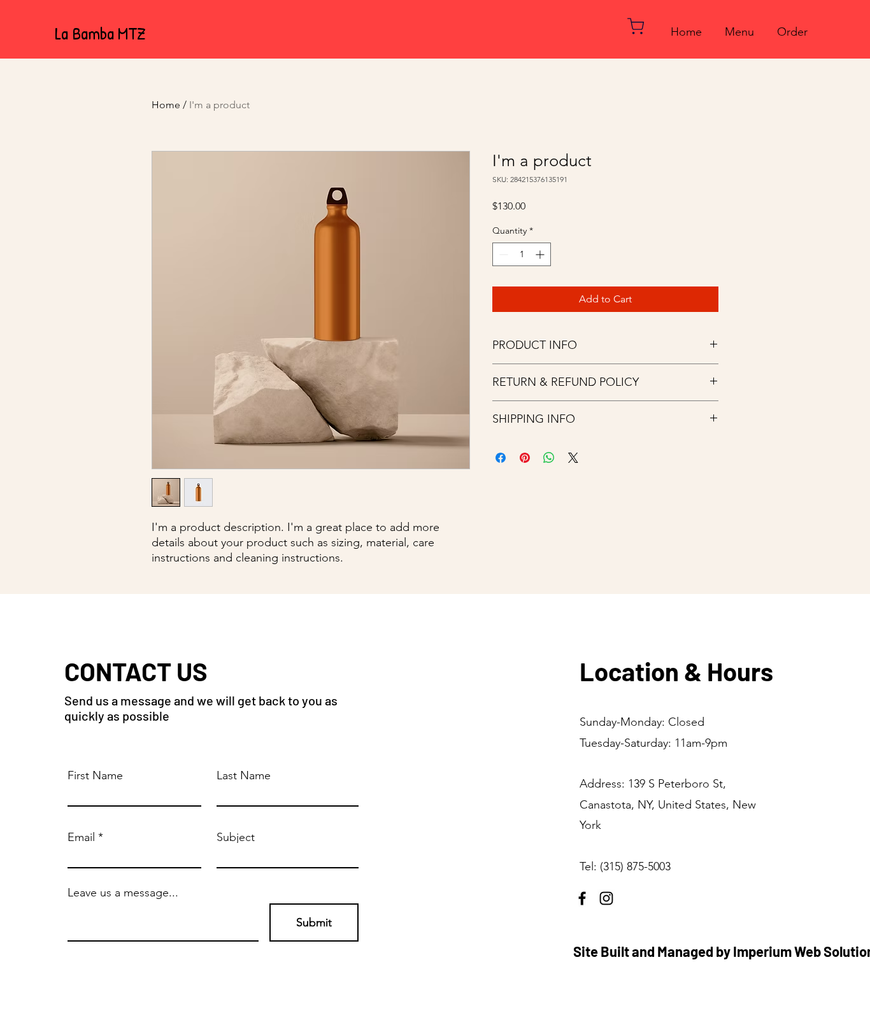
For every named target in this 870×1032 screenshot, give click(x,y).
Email (81, 837)
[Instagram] (606, 898)
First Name (95, 775)
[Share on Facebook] (500, 457)
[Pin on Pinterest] (524, 457)
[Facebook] (582, 898)
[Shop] (635, 25)
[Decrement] (502, 254)
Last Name (244, 775)
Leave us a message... (123, 892)
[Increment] (541, 254)
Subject (236, 837)
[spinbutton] (521, 254)
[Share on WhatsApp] (549, 457)
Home (166, 105)
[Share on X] (573, 457)
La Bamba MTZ (100, 33)
